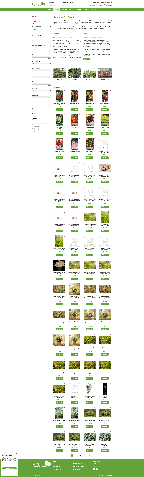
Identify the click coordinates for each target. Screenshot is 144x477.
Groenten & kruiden (37, 21)
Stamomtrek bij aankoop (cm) (38, 35)
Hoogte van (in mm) (36, 61)
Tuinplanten (35, 18)
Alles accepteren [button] (9, 468)
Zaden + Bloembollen (37, 23)
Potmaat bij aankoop (36, 26)
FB (94, 469)
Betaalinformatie (76, 468)
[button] (9, 474)
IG (97, 469)
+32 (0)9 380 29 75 (57, 468)
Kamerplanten (36, 19)
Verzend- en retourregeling (78, 466)
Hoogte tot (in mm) (36, 68)
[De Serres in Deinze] (38, 4)
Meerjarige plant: (35, 81)
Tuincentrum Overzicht (108, 475)
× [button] (16, 453)
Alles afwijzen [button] (9, 471)
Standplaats (34, 88)
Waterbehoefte (35, 95)
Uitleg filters (86, 59)
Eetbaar (34, 102)
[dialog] (9, 464)
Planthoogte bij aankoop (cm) (38, 45)
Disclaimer (75, 465)
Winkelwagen (109, 5)
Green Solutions (100, 475)
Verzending (34, 118)
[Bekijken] (105, 5)
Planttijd (34, 75)
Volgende (92, 455)
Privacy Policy (43, 475)
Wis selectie (49, 32)
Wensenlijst (100, 5)
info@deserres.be (57, 469)
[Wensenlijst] (97, 5)
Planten (34, 16)
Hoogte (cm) (34, 108)
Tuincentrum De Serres (57, 463)
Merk (33, 124)
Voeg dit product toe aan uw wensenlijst (64, 91)
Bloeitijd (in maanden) (37, 54)
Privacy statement (76, 469)
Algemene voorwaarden (77, 463)
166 (89, 455)
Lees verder (10, 466)
